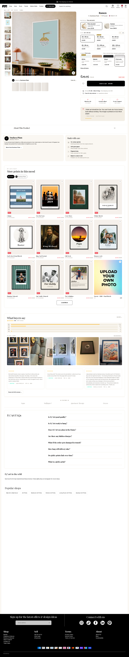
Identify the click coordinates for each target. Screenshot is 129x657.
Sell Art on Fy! (38, 634)
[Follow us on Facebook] (95, 623)
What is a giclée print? (56, 462)
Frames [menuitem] (41, 6)
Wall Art (6, 10)
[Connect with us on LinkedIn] (102, 623)
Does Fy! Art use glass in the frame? (62, 430)
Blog (97, 636)
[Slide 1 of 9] (7, 15)
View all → (73, 80)
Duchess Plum (94, 16)
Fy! (8, 653)
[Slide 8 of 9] (7, 66)
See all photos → (118, 335)
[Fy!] (4, 6)
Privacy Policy (69, 634)
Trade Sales (7, 643)
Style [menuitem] (15, 6)
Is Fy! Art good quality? (57, 417)
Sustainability (99, 638)
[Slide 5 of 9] (7, 44)
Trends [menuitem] (26, 6)
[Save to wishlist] (83, 83)
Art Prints (14, 10)
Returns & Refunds (9, 638)
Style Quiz (51, 6)
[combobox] (83, 6)
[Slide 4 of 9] (7, 37)
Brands (5, 634)
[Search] (107, 6)
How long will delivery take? (59, 449)
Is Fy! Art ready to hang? (57, 423)
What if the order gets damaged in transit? (64, 442)
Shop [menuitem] (10, 6)
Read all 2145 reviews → (15, 392)
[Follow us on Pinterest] (110, 623)
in (120, 32)
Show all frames (84, 68)
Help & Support (8, 639)
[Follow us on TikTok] (88, 623)
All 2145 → (119, 317)
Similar (11, 176)
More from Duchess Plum (14, 147)
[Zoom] (73, 73)
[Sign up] (49, 622)
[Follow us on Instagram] (81, 623)
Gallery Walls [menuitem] (33, 6)
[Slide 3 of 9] (7, 30)
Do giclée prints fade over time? (60, 455)
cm (123, 32)
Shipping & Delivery (9, 636)
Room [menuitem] (20, 6)
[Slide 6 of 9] (7, 52)
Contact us (7, 641)
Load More (64, 302)
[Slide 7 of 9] (7, 59)
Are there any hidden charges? (60, 436)
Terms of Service (70, 638)
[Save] (33, 181)
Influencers (37, 638)
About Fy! (98, 634)
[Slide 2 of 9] (7, 22)
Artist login (37, 636)
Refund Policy (69, 636)
